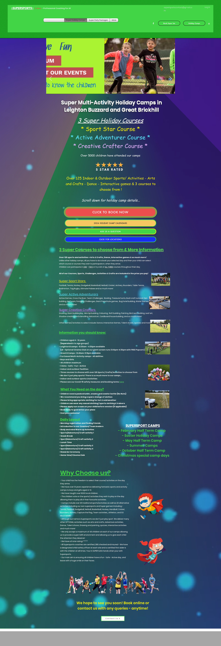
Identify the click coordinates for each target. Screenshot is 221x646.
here (121, 382)
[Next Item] (170, 78)
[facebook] (153, 23)
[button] (209, 22)
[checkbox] (49, 98)
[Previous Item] (50, 78)
